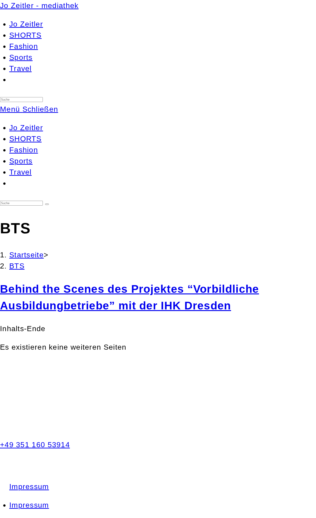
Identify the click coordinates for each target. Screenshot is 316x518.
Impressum (29, 486)
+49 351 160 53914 (35, 445)
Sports (21, 161)
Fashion (23, 150)
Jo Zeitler (26, 127)
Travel (20, 172)
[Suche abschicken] (47, 204)
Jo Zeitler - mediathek (39, 5)
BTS (17, 266)
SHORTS (25, 139)
